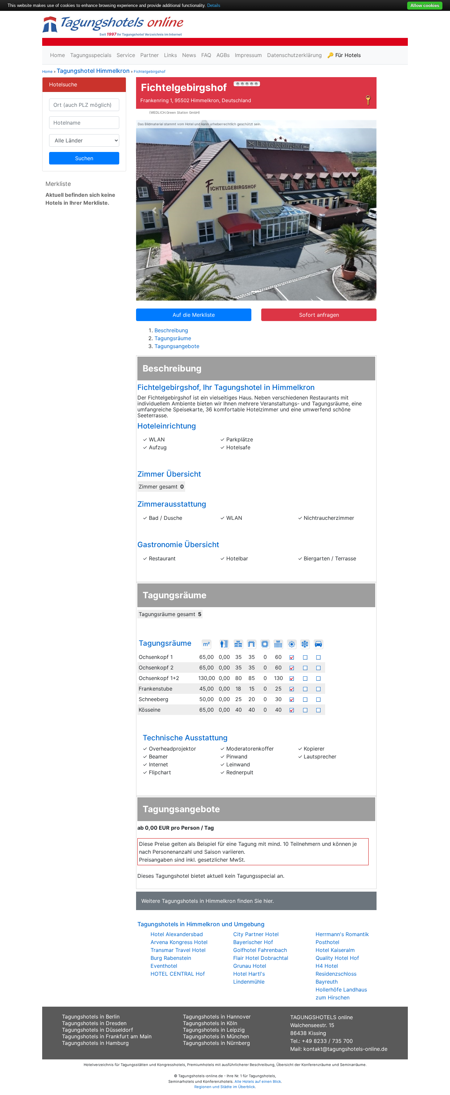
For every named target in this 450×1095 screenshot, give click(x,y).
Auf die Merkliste (194, 314)
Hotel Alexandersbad (177, 934)
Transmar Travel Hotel (178, 950)
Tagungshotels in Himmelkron (199, 901)
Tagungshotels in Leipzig (214, 1029)
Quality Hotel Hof (337, 958)
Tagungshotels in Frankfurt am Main (107, 1036)
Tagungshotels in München (216, 1036)
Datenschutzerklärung (294, 55)
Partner (149, 55)
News (189, 55)
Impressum (248, 55)
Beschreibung (171, 330)
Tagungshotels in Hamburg (95, 1043)
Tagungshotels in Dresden (94, 1023)
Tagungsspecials (90, 55)
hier (268, 901)
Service (126, 55)
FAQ (206, 55)
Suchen (84, 158)
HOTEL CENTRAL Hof (178, 973)
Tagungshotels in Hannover (217, 1016)
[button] (154, 210)
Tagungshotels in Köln (210, 1023)
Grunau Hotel (249, 965)
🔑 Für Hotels (344, 55)
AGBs (223, 55)
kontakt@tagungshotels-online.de (345, 1049)
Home (57, 55)
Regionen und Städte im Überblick (224, 1086)
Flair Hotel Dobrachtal (260, 958)
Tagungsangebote (177, 346)
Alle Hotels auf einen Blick (258, 1081)
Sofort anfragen (319, 314)
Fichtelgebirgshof (149, 71)
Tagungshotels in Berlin (91, 1016)
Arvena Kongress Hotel (179, 942)
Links (170, 55)
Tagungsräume (173, 338)
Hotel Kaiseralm (335, 950)
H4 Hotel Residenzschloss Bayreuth (336, 973)
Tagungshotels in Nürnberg (216, 1043)
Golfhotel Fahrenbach (260, 950)
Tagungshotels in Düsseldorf (97, 1029)
